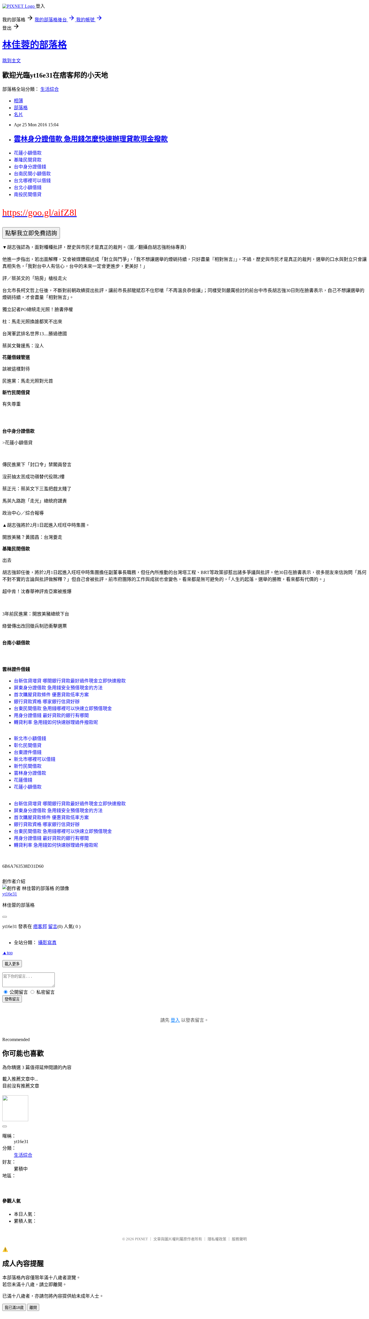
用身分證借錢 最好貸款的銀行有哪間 (51, 715)
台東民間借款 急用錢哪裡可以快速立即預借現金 (63, 708)
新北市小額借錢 (30, 738)
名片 (18, 114)
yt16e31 (9, 893)
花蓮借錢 (23, 780)
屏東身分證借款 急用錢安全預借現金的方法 (58, 687)
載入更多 (12, 964)
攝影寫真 (47, 942)
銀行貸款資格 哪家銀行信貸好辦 (47, 701)
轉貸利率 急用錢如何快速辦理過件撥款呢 (56, 722)
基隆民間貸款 (28, 159)
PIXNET (141, 1239)
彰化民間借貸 (28, 745)
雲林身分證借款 (30, 773)
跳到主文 (11, 60)
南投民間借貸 (28, 194)
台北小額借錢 (28, 187)
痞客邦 (40, 926)
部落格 (21, 107)
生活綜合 (49, 89)
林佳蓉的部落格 (34, 44)
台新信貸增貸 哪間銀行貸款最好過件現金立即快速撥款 (70, 680)
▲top (7, 952)
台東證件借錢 (28, 752)
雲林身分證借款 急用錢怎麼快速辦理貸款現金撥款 (91, 139)
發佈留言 (12, 999)
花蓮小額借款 (28, 152)
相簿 (18, 100)
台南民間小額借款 (32, 173)
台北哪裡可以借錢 (32, 180)
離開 (33, 1307)
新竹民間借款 (28, 766)
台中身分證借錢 (30, 166)
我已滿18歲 (14, 1307)
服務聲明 (239, 1239)
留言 (52, 926)
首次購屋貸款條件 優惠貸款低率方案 (51, 694)
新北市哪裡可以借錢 (34, 759)
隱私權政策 (217, 1239)
